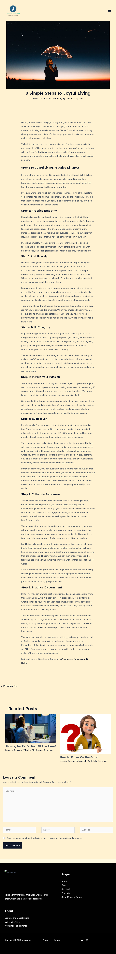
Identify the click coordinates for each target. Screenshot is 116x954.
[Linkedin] (81, 940)
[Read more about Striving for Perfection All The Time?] (30, 728)
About (64, 881)
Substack (66, 889)
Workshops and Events (16, 925)
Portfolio (66, 893)
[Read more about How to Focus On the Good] (85, 733)
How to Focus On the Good (79, 757)
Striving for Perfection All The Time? (30, 746)
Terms (57, 940)
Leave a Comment (42, 98)
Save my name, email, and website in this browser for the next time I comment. (45, 838)
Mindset (57, 98)
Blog (64, 885)
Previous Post (9, 686)
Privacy (46, 940)
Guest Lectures (12, 921)
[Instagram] (87, 940)
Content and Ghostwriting (17, 918)
